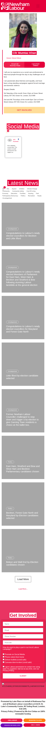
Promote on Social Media (15, 654)
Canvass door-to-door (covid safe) (18, 662)
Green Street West (13, 58)
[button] (38, 6)
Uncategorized (12, 229)
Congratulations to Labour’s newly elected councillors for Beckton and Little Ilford (23, 236)
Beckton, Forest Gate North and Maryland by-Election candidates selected (22, 515)
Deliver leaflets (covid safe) (15, 660)
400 (14, 139)
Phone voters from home (14, 657)
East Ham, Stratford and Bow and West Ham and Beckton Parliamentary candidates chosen (23, 469)
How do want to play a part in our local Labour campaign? (21, 648)
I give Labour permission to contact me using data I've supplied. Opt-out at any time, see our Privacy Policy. (21, 669)
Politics (10, 462)
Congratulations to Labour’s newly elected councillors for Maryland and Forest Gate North (23, 329)
